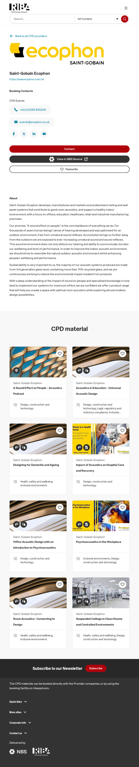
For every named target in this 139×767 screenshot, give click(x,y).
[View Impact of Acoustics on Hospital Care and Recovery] (101, 453)
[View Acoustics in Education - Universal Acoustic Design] (101, 376)
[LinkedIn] (34, 134)
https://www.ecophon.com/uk (26, 79)
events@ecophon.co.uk (34, 122)
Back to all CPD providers (31, 36)
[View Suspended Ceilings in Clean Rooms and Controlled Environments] (101, 607)
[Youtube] (44, 134)
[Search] (124, 19)
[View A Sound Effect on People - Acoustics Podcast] (38, 376)
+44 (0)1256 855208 (33, 110)
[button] (69, 703)
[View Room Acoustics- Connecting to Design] (38, 607)
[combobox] (98, 19)
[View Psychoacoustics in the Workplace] (101, 530)
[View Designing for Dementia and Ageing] (38, 453)
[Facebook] (13, 134)
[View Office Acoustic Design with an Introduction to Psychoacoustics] (38, 530)
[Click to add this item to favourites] (60, 353)
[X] (24, 134)
